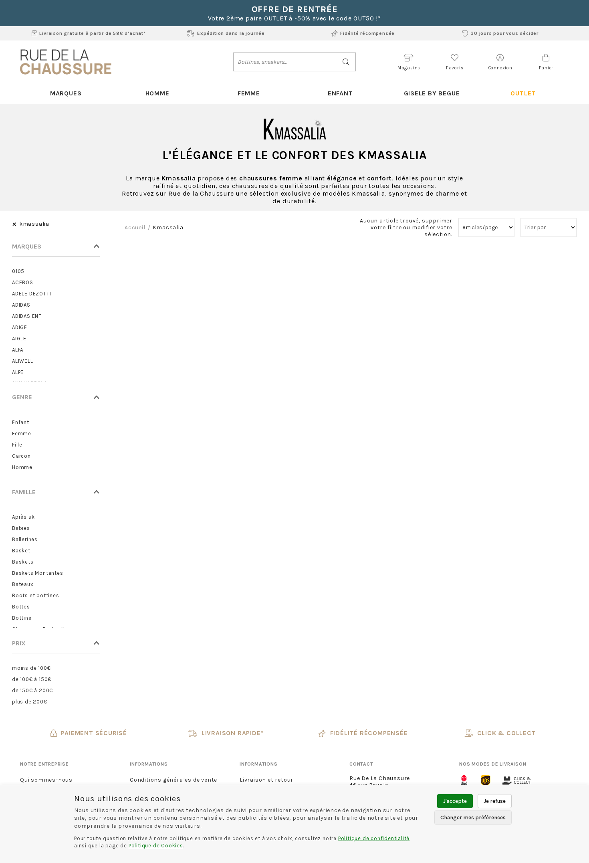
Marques (66, 93)
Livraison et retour (266, 779)
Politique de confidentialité (373, 838)
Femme (249, 93)
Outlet (523, 93)
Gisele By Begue (432, 93)
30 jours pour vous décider (505, 33)
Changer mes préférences (473, 817)
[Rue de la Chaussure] (65, 61)
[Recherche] (346, 62)
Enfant (340, 93)
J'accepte (455, 801)
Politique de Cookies (156, 846)
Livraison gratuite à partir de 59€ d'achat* (92, 33)
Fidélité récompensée (367, 33)
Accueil (135, 227)
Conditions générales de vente (173, 779)
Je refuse (495, 801)
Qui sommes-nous (46, 779)
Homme (157, 93)
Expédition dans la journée (231, 33)
